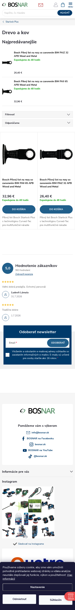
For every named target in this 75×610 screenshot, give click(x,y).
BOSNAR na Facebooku (40, 438)
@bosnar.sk (40, 456)
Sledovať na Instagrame (31, 544)
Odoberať (58, 342)
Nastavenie (37, 587)
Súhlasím (56, 600)
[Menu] (70, 4)
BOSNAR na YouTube (40, 450)
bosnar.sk (40, 444)
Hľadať (65, 12)
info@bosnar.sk (40, 432)
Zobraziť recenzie (24, 274)
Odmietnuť (19, 599)
